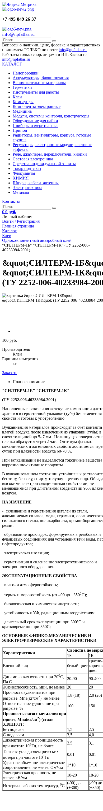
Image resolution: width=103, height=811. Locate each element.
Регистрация (28, 221)
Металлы (21, 192)
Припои (20, 130)
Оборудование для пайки (35, 121)
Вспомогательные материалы (39, 82)
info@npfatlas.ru (18, 34)
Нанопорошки (26, 73)
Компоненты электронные (36, 106)
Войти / (9, 221)
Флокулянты (24, 173)
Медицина (22, 111)
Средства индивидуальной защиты (44, 163)
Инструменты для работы (36, 92)
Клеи (17, 97)
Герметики (22, 87)
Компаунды (23, 101)
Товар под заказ (27, 168)
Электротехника (27, 187)
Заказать (9, 372)
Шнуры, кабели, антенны (36, 183)
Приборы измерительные (35, 125)
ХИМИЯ (21, 178)
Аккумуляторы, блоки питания (41, 78)
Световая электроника (33, 159)
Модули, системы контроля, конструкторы (51, 116)
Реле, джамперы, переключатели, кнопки (50, 154)
